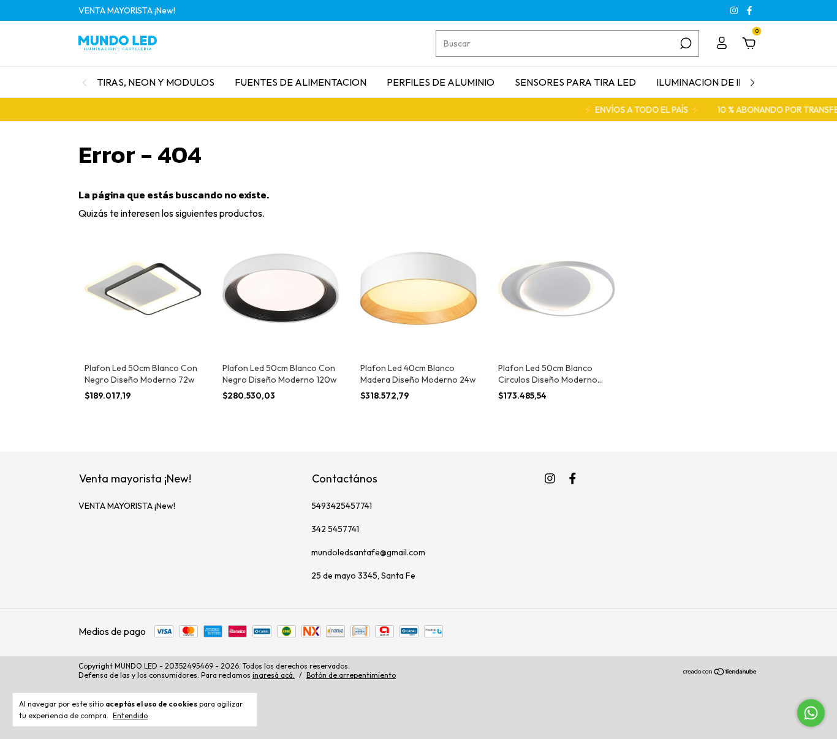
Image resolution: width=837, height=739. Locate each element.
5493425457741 (341, 505)
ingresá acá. (273, 675)
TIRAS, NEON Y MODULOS (155, 82)
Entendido (130, 715)
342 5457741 (335, 529)
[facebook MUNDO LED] (749, 10)
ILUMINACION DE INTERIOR (718, 82)
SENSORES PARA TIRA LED (575, 82)
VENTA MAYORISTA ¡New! (126, 10)
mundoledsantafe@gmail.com (368, 552)
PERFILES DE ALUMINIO (440, 82)
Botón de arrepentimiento (351, 675)
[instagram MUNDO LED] (735, 10)
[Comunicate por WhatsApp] (811, 713)
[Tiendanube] (720, 672)
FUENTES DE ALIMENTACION (300, 82)
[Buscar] (684, 43)
